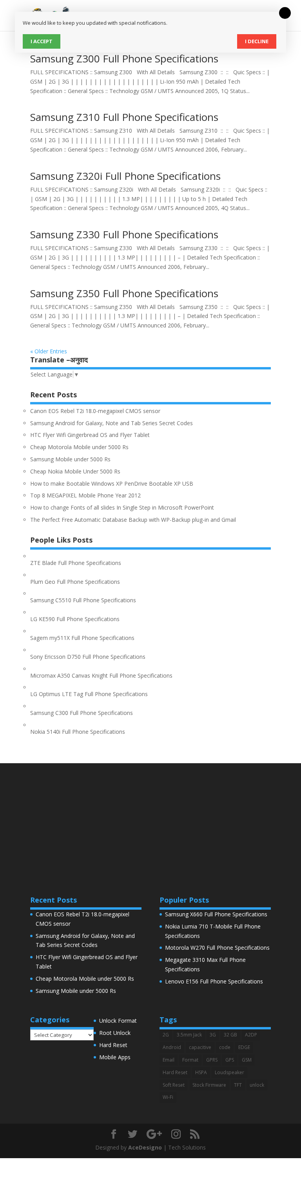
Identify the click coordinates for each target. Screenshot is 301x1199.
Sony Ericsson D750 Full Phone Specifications (87, 656)
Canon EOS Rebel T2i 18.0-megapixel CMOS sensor (95, 411)
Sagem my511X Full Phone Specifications (82, 638)
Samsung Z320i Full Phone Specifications (125, 176)
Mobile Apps (115, 1057)
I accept (42, 41)
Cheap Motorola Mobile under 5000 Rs (79, 447)
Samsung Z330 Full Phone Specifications (124, 234)
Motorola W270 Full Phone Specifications (217, 947)
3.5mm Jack (189, 1034)
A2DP (251, 1034)
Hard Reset (113, 1045)
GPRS (212, 1059)
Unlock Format (118, 1020)
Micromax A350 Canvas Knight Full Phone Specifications (101, 675)
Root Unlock (115, 1032)
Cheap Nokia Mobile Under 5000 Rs (75, 471)
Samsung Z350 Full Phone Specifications (124, 293)
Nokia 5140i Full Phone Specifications (77, 731)
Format (190, 1059)
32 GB (230, 1034)
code (224, 1047)
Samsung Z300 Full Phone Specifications (124, 58)
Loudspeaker (229, 1072)
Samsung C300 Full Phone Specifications (81, 712)
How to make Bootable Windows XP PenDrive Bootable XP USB (111, 483)
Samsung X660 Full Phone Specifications (216, 914)
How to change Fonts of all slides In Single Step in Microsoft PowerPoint (122, 507)
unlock (257, 1085)
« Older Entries (48, 351)
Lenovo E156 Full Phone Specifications (214, 981)
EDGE (244, 1047)
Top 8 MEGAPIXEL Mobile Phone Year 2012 (85, 495)
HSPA (201, 1072)
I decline (256, 41)
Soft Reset (174, 1085)
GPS (229, 1059)
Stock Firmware (209, 1085)
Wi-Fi (168, 1097)
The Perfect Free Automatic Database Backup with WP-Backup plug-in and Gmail (133, 519)
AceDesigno (145, 1147)
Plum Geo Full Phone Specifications (75, 581)
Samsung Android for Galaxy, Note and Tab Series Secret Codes (111, 423)
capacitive (200, 1047)
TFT (238, 1085)
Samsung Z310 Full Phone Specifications (124, 117)
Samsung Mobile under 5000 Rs (70, 459)
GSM (247, 1059)
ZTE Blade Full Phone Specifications (75, 563)
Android (172, 1047)
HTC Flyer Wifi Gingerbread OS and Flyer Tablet (90, 435)
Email (168, 1059)
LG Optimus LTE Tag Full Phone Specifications (89, 694)
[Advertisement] (150, 818)
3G (213, 1034)
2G (166, 1034)
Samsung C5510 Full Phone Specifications (83, 600)
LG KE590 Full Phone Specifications (75, 619)
